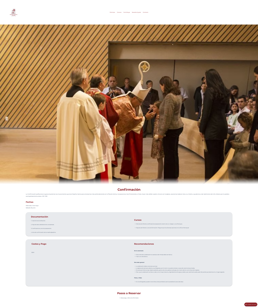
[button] (112, 12)
